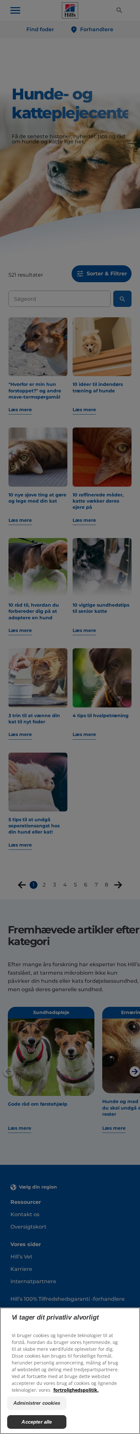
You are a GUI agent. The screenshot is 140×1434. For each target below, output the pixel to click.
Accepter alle (36, 1422)
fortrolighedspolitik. (76, 1390)
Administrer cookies (36, 1403)
